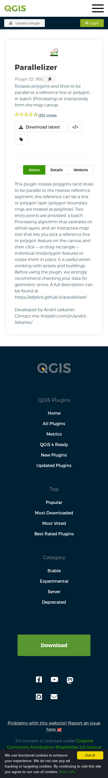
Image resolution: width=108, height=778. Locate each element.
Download (54, 645)
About (34, 170)
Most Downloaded (54, 512)
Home (54, 412)
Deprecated (54, 601)
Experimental (54, 581)
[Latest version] (21, 139)
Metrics (54, 433)
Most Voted (54, 523)
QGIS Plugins (54, 400)
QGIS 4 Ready (54, 444)
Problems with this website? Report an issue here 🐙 (54, 726)
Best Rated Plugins (54, 533)
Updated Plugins (54, 465)
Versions (80, 170)
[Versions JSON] (75, 127)
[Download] (54, 637)
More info (67, 772)
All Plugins (54, 423)
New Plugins (54, 454)
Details (56, 170)
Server (54, 591)
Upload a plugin (27, 23)
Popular (54, 502)
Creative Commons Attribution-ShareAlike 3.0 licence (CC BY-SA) (54, 747)
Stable (54, 570)
